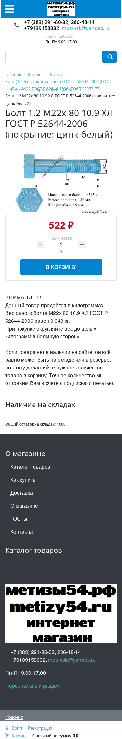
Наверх (14, 717)
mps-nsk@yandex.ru (86, 28)
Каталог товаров (30, 466)
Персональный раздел (32, 685)
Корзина (20, 736)
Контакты (21, 531)
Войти (17, 728)
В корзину (61, 267)
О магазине (24, 505)
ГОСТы (18, 518)
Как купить (22, 479)
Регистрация (40, 728)
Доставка (21, 492)
